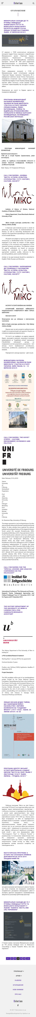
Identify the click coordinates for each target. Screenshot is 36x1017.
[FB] (18, 1005)
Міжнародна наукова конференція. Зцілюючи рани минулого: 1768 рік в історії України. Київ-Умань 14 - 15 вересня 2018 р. (17, 364)
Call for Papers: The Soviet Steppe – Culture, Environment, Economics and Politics (17, 440)
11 (12, 958)
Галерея (18, 980)
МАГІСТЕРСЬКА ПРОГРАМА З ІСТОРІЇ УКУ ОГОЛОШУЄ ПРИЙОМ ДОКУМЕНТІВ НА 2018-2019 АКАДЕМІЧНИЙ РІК (17, 855)
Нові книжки (18, 989)
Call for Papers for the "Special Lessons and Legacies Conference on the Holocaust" (18, 570)
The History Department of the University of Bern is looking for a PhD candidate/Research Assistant (16, 610)
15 (24, 958)
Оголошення (18, 985)
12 (15, 958)
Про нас (18, 994)
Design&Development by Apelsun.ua (18, 1013)
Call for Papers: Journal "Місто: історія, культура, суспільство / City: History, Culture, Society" (17, 178)
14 (21, 958)
